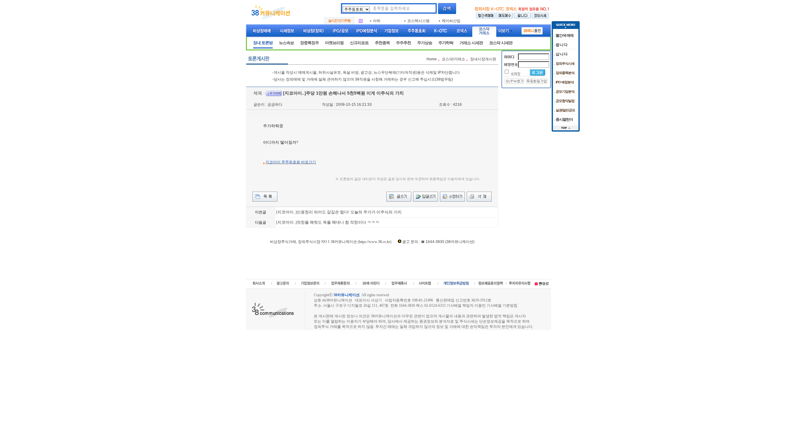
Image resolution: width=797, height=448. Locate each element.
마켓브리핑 (334, 42)
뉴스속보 (286, 42)
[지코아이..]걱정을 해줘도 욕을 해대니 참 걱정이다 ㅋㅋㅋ (327, 222)
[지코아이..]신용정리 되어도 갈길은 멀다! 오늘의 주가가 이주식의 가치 (339, 212)
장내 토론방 (263, 42)
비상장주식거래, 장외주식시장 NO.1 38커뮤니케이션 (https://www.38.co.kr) (330, 242)
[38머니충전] (532, 29)
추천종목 (382, 42)
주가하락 (445, 42)
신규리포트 (359, 42)
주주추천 (403, 42)
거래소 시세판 (471, 42)
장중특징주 (309, 42)
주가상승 (424, 42)
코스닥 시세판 (500, 42)
